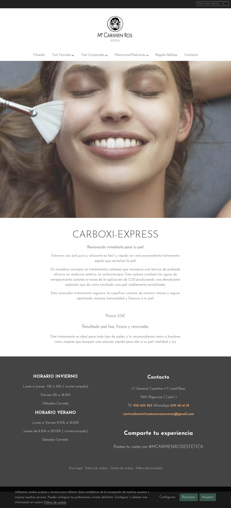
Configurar (168, 497)
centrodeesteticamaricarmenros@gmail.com (158, 414)
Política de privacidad (149, 468)
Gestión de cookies (121, 468)
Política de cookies (96, 468)
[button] (62, 55)
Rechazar (188, 497)
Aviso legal (75, 468)
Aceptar (208, 497)
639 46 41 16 (179, 405)
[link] (115, 29)
